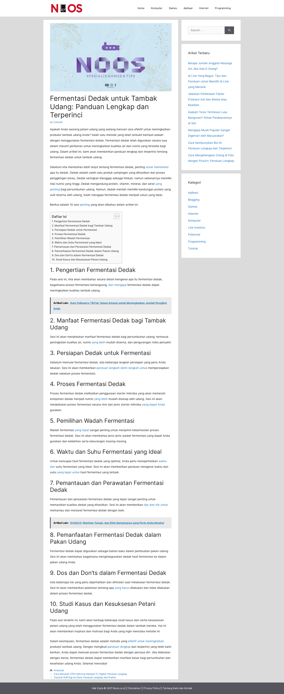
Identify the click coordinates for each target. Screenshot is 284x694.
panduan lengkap (119, 646)
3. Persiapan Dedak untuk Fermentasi (74, 229)
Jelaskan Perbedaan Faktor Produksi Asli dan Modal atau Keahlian (207, 99)
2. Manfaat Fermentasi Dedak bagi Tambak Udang (82, 225)
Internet (203, 8)
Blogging (193, 199)
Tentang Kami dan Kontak (177, 688)
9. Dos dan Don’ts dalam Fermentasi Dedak (78, 255)
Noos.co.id (119, 688)
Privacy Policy (151, 688)
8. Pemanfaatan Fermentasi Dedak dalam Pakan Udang (85, 251)
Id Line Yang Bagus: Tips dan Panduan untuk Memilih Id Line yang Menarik (208, 81)
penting (85, 204)
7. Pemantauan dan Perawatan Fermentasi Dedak (81, 246)
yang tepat (82, 430)
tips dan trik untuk (156, 504)
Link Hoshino (196, 227)
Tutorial (193, 248)
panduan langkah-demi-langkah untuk (121, 368)
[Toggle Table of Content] (115, 216)
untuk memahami (157, 167)
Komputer (156, 8)
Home (141, 8)
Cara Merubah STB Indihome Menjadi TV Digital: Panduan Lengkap (90, 674)
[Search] (229, 30)
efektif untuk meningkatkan (146, 641)
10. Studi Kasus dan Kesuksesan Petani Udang (79, 259)
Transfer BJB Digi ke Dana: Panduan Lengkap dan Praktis (85, 677)
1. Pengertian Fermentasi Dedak (71, 221)
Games (173, 8)
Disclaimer (134, 688)
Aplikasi (188, 8)
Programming (223, 8)
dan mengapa (117, 285)
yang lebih (98, 342)
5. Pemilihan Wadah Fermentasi (71, 238)
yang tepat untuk (68, 472)
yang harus (122, 587)
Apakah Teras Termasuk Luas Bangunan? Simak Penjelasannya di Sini (210, 117)
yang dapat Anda (153, 404)
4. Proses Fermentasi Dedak (69, 234)
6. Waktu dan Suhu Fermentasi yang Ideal (77, 242)
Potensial (59, 670)
